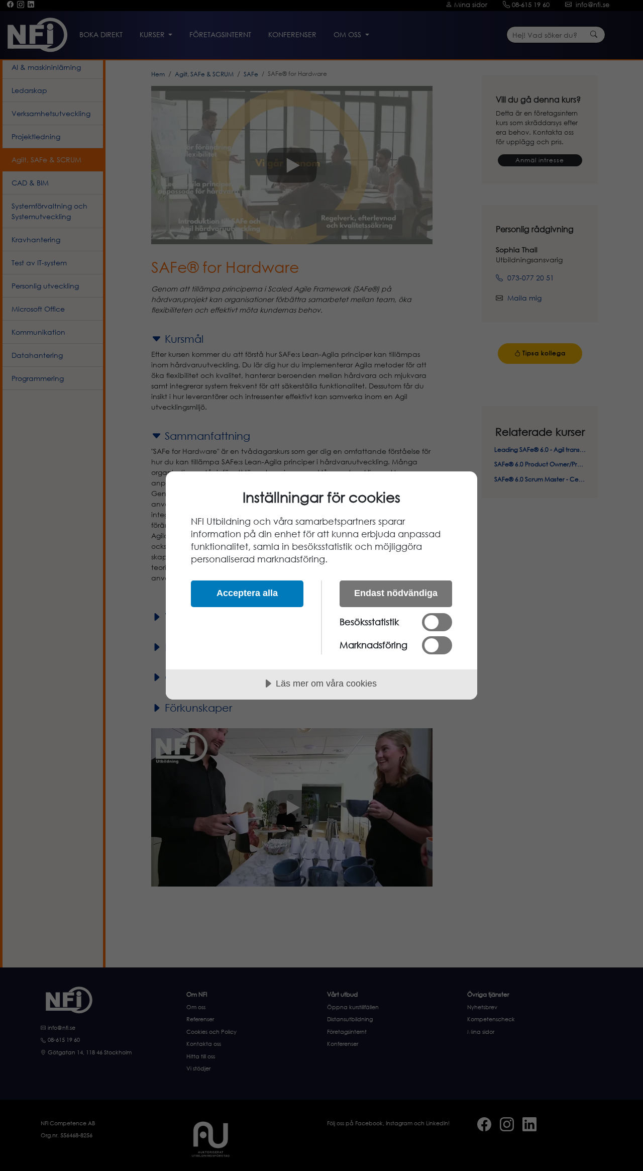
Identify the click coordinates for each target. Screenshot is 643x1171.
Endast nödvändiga (396, 593)
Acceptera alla (247, 593)
